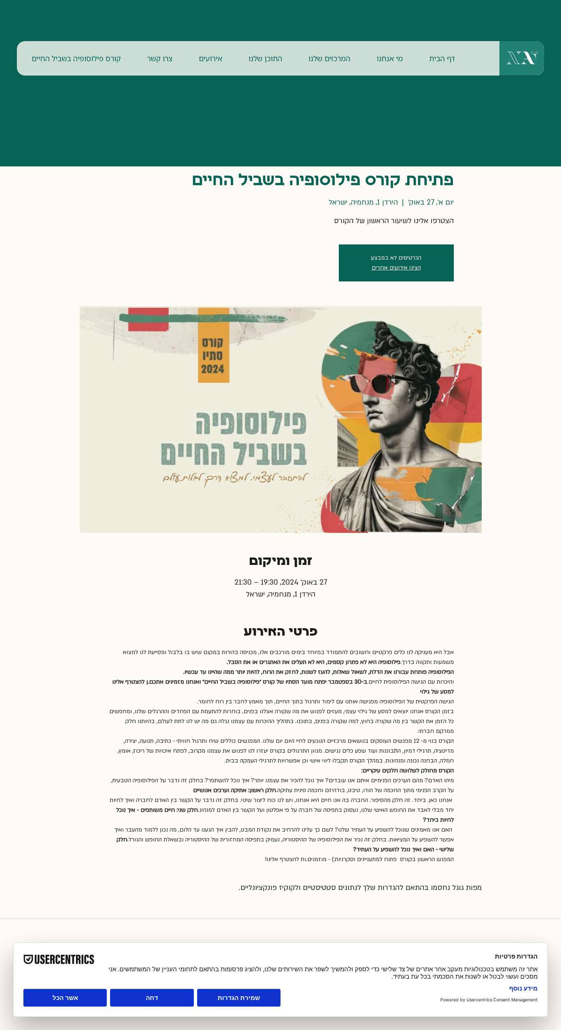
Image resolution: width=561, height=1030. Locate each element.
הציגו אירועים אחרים (396, 268)
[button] (389, 58)
